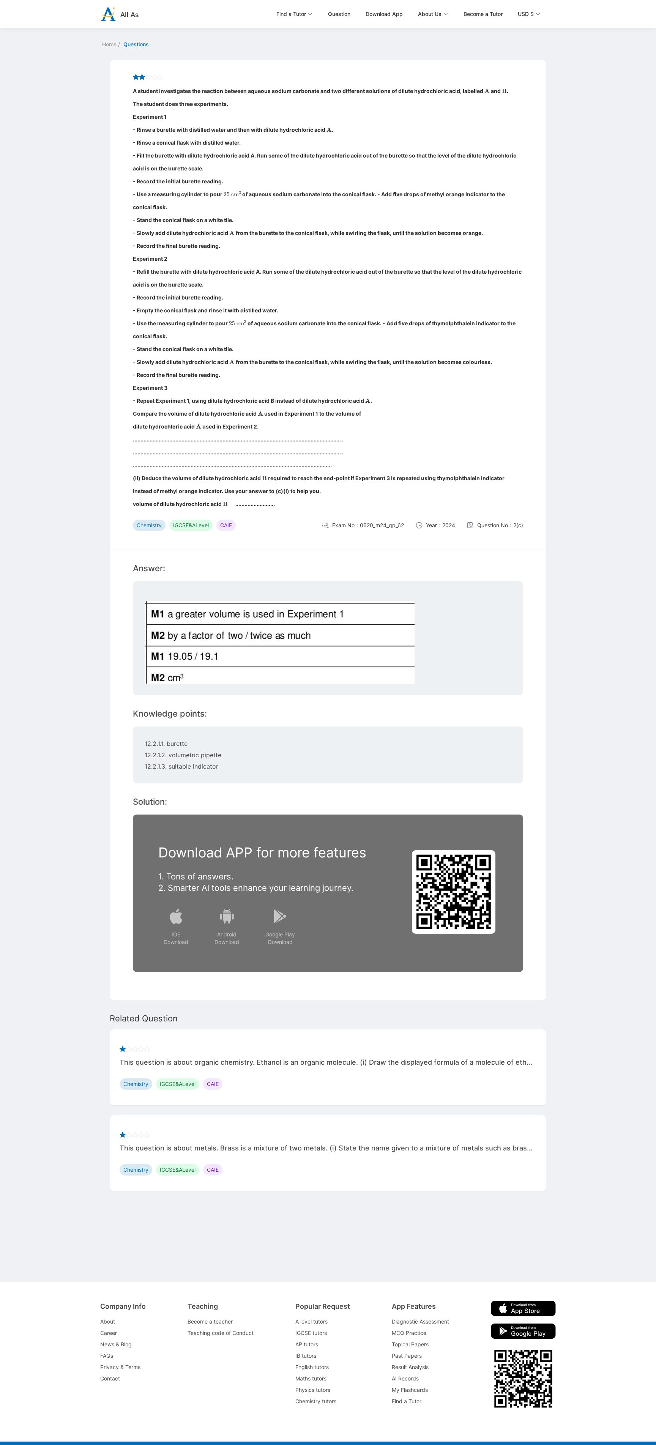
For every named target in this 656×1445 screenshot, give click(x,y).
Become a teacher (210, 1321)
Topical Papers (410, 1344)
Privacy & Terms (120, 1367)
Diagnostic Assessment (420, 1321)
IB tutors (305, 1355)
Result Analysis (410, 1367)
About (107, 1321)
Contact (110, 1378)
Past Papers (407, 1355)
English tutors (312, 1367)
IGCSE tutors (311, 1333)
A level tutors (311, 1321)
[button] (294, 14)
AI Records (405, 1378)
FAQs (106, 1355)
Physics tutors (312, 1390)
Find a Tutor (406, 1401)
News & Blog (116, 1344)
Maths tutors (310, 1378)
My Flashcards (410, 1390)
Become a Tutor (483, 14)
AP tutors (306, 1344)
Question (339, 14)
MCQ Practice (409, 1333)
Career (108, 1333)
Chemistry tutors (315, 1401)
